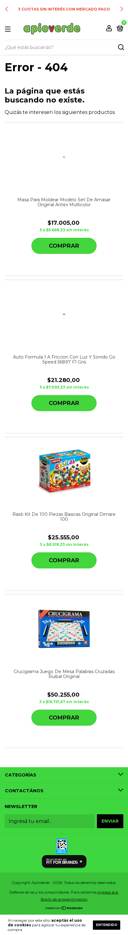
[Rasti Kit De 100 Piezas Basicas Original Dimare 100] (64, 471)
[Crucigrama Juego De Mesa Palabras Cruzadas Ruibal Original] (64, 628)
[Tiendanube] (64, 908)
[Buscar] (121, 47)
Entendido (106, 925)
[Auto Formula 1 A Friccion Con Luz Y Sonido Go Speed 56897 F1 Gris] (64, 314)
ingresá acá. (108, 892)
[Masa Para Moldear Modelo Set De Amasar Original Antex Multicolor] (64, 157)
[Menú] (9, 29)
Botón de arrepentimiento (64, 899)
